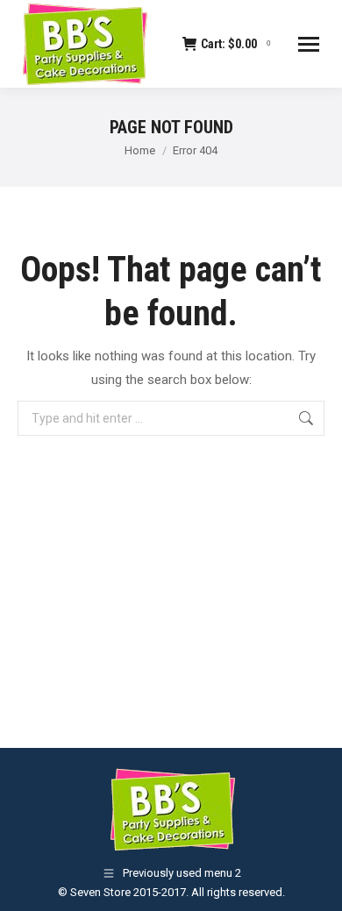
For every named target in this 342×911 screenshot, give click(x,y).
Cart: (235, 44)
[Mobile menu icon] (308, 44)
